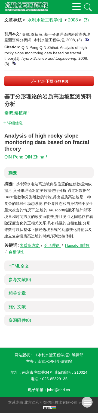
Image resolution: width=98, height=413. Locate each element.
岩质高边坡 (30, 245)
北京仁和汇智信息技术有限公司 (51, 402)
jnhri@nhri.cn (58, 389)
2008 (73, 20)
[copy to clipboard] (13, 63)
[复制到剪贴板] (86, 39)
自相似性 (17, 252)
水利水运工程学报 (44, 20)
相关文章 (17, 293)
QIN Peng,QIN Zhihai (24, 157)
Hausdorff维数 (77, 245)
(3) (86, 20)
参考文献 (19, 279)
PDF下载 (53, 81)
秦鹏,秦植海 (15, 112)
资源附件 (19, 320)
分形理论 (52, 245)
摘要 (12, 172)
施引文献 (17, 306)
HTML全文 (18, 266)
